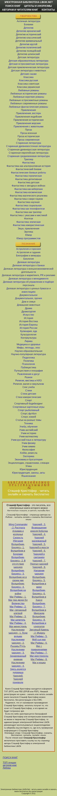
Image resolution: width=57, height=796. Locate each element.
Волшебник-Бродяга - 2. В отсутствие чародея (18, 562)
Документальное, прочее (28, 298)
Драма (28, 308)
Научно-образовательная (28, 351)
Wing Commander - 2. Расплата (18, 526)
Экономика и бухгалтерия (29, 459)
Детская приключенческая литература (28, 67)
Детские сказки (28, 74)
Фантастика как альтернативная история (29, 166)
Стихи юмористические (28, 397)
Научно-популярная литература (28, 354)
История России (28, 328)
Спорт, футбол (28, 413)
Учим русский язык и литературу (28, 440)
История (28, 318)
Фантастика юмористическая (28, 225)
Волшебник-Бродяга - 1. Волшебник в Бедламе (18, 549)
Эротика (28, 232)
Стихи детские (28, 393)
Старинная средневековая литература (28, 156)
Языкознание (28, 476)
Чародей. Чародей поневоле (18, 679)
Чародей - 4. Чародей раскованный (39, 537)
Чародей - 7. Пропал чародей (39, 562)
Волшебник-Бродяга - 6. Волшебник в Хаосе (39, 595)
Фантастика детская (28, 182)
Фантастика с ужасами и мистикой (28, 215)
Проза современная (28, 139)
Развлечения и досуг (28, 374)
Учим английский (28, 430)
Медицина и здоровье (28, 344)
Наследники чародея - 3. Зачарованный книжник (18, 654)
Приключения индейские (28, 116)
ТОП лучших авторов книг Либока (10, 765)
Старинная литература (28, 143)
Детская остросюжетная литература (28, 64)
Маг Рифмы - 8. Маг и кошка (39, 661)
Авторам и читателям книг (20, 10)
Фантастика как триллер (28, 212)
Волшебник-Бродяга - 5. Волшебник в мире (39, 582)
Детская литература (28, 57)
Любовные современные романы (28, 103)
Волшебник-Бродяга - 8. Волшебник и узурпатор (39, 621)
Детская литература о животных (28, 70)
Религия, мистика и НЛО (28, 380)
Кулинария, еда (28, 331)
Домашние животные (28, 305)
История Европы (28, 324)
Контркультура (28, 338)
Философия (28, 449)
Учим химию (28, 446)
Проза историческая (29, 136)
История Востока (28, 321)
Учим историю (28, 433)
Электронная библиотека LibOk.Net (28, 2)
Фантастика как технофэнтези (28, 208)
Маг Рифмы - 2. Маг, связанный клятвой (18, 610)
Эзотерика (28, 456)
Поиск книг (13, 6)
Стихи (28, 390)
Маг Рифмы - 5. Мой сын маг (39, 638)
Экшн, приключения (28, 228)
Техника (28, 423)
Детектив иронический (28, 31)
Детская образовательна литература (28, 60)
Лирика (28, 341)
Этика (28, 466)
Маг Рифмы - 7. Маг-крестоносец (39, 654)
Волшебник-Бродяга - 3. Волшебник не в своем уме (18, 575)
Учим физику (29, 443)
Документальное (28, 295)
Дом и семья (28, 301)
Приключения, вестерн (28, 113)
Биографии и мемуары (28, 255)
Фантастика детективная (28, 179)
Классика (28, 77)
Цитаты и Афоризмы (38, 6)
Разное (28, 377)
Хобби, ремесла (28, 453)
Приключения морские (28, 123)
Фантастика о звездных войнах (28, 185)
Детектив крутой (28, 44)
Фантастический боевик (28, 169)
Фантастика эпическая (28, 222)
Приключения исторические (28, 120)
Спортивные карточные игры (28, 407)
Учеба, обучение (29, 426)
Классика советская (28, 84)
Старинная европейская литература (28, 153)
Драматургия (28, 311)
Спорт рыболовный (28, 410)
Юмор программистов (28, 238)
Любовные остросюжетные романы (28, 100)
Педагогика (28, 357)
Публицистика (28, 367)
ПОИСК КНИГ (10, 757)
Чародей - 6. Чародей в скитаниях (39, 554)
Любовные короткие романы (28, 97)
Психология (28, 364)
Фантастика (28, 162)
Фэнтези (28, 218)
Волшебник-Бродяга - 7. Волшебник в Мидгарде (39, 608)
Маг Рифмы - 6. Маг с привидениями (39, 646)
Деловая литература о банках (28, 265)
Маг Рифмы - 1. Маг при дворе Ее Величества (18, 600)
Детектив (28, 28)
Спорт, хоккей (28, 417)
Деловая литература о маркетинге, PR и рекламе (28, 275)
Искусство (28, 314)
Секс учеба (29, 387)
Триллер (28, 159)
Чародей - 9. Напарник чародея (39, 570)
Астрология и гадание (28, 252)
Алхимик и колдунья (18, 533)
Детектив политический (28, 47)
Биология (28, 259)
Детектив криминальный (28, 41)
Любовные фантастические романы (28, 107)
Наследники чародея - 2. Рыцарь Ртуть (18, 642)
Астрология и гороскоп (28, 249)
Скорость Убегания (18, 539)
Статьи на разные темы (28, 420)
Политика (28, 361)
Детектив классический (28, 37)
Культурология (28, 334)
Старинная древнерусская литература (29, 149)
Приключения (28, 110)
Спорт (28, 400)
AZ (29, 487)
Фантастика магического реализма (28, 195)
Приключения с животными (28, 126)
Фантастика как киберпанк (28, 189)
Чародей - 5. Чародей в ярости (39, 546)
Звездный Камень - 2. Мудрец (39, 631)
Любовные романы (28, 90)
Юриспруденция (28, 469)
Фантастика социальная (28, 205)
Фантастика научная (29, 202)
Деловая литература (28, 262)
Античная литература (28, 21)
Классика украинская (28, 87)
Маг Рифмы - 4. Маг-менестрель (18, 625)
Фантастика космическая (28, 192)
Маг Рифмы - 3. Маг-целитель (18, 618)
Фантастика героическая (28, 176)
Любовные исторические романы (28, 93)
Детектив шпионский (28, 54)
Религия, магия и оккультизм (28, 384)
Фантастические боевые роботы (28, 172)
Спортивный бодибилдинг (28, 403)
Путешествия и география (28, 370)
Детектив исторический (28, 34)
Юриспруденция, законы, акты (28, 472)
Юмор (28, 235)
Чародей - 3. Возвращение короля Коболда (39, 527)
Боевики (28, 24)
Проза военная (28, 133)
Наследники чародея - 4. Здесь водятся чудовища (18, 667)
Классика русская (28, 80)
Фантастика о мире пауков (28, 199)
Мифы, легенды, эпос (28, 347)
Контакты (48, 10)
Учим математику (28, 436)
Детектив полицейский (28, 51)
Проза (28, 129)
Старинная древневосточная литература (28, 146)
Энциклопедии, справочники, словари (28, 463)
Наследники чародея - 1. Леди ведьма (17, 633)
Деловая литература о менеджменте (29, 278)
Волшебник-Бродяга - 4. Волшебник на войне (18, 588)
